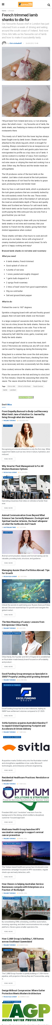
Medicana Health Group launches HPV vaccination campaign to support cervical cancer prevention (22, 832)
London (13, 390)
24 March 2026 (23, 945)
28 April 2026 (22, 838)
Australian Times (10, 527)
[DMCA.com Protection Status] (26, 397)
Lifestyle (11, 11)
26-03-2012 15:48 (32, 43)
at (5, 581)
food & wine (38, 386)
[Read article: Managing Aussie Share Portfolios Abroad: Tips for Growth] (26, 591)
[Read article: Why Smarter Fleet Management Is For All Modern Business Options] (26, 487)
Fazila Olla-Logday (10, 472)
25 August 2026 (23, 420)
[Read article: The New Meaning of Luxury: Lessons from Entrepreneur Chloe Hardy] (26, 643)
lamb (5, 390)
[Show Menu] (3, 4)
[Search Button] (49, 4)
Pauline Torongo (10, 420)
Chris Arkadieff (15, 43)
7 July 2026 (22, 527)
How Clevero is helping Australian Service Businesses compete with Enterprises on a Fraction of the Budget (23, 887)
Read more (9, 458)
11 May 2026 (22, 732)
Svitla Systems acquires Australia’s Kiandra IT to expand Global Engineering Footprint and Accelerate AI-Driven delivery (25, 726)
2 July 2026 (23, 576)
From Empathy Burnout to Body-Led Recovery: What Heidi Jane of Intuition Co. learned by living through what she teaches (25, 414)
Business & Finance (12, 633)
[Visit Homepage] (25, 4)
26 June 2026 (22, 680)
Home (4, 11)
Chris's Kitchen (24, 386)
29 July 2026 (23, 472)
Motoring (8, 477)
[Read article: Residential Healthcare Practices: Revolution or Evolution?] (26, 799)
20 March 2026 (24, 997)
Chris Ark (11, 386)
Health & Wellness (12, 843)
